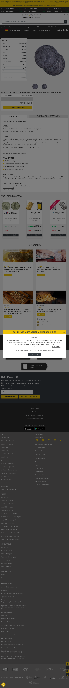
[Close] (64, 332)
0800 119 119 (56, 347)
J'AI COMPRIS (34, 354)
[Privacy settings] (3, 685)
